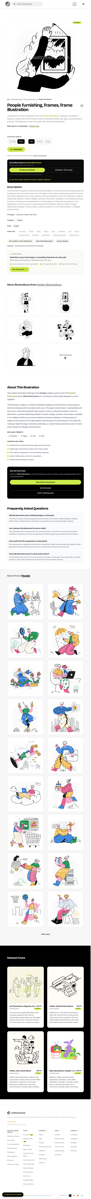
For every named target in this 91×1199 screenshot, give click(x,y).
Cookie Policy (59, 1143)
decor (53, 231)
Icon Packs (11, 1140)
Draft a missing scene (45, 493)
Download (17, 149)
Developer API (28, 1172)
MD (39, 141)
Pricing (41, 1143)
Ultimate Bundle (12, 1164)
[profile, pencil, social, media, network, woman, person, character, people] (26, 871)
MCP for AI (26, 1176)
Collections (11, 1152)
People (19, 220)
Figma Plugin (27, 1149)
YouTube (74, 1147)
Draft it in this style (40, 156)
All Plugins (26, 1145)
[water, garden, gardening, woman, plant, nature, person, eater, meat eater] (26, 678)
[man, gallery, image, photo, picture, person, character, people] (65, 755)
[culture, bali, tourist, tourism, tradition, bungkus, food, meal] (25, 329)
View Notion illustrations (45, 482)
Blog (40, 1139)
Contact (42, 1163)
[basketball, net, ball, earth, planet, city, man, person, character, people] (26, 909)
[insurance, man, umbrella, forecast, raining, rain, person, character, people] (65, 640)
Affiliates (42, 1151)
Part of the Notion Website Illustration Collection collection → (31, 179)
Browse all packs (62, 241)
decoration (62, 231)
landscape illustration (59, 235)
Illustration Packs (13, 1136)
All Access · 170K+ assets (63, 170)
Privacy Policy (59, 1139)
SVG (12, 141)
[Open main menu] (83, 4)
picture (46, 231)
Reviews (42, 1155)
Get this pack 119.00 (27, 170)
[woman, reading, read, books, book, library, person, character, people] (65, 871)
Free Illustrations (13, 1144)
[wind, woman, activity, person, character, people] (65, 832)
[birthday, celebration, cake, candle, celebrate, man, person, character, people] (65, 794)
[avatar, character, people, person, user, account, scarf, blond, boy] (25, 356)
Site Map (58, 1155)
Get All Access (45, 488)
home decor (45, 235)
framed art (35, 235)
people (77, 231)
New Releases (12, 1148)
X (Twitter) (74, 1135)
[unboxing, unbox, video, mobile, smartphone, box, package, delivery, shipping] (65, 302)
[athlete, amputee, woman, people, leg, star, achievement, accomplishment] (25, 302)
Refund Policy (59, 1151)
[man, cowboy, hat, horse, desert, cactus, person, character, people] (65, 602)
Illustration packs (16, 99)
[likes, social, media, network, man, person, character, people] (65, 717)
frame (39, 231)
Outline (16, 226)
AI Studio (28, 1135)
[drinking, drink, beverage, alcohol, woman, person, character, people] (26, 717)
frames (31, 231)
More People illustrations (44, 241)
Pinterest (74, 1151)
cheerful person (74, 235)
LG (47, 141)
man (70, 231)
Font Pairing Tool (29, 1164)
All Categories (12, 1156)
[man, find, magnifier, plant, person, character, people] (26, 640)
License (57, 1135)
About (41, 1135)
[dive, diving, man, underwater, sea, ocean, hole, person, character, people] (26, 755)
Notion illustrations (30, 99)
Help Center (43, 1159)
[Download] (39, 615)
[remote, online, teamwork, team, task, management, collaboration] (65, 329)
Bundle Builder (28, 1180)
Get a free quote (18, 269)
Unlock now (34, 126)
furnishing (22, 231)
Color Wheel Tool (29, 1160)
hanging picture (24, 235)
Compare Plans (28, 1184)
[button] (74, 4)
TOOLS (25, 1130)
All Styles (10, 1160)
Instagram (74, 1139)
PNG (21, 141)
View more (45, 934)
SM (31, 141)
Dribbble (73, 1143)
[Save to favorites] (82, 106)
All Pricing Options (45, 1147)
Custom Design (28, 1168)
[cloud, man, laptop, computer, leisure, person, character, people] (26, 794)
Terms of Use (59, 1147)
